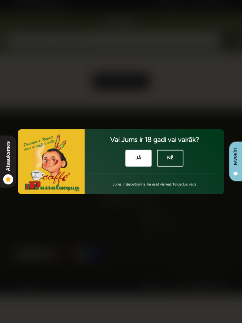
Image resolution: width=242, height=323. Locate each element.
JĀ (138, 158)
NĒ (170, 158)
